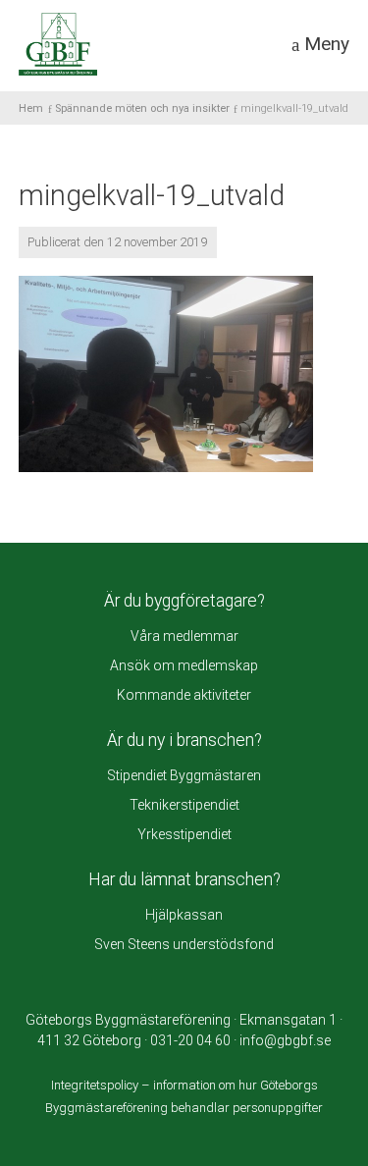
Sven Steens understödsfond (184, 944)
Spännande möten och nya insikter (142, 108)
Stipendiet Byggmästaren (184, 775)
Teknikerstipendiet (184, 805)
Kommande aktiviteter (184, 695)
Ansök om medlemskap (184, 665)
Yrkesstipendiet (184, 834)
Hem (31, 108)
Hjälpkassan (184, 915)
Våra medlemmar (184, 636)
